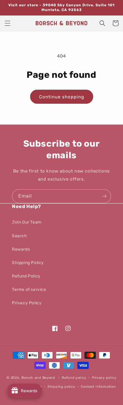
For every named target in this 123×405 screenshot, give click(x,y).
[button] (7, 23)
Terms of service (29, 289)
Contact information (98, 387)
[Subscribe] (104, 196)
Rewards (21, 249)
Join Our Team (26, 222)
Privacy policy (104, 378)
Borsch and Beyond (38, 377)
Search (19, 235)
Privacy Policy (26, 302)
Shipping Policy (28, 262)
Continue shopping (61, 97)
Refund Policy (26, 276)
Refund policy (74, 378)
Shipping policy (61, 387)
